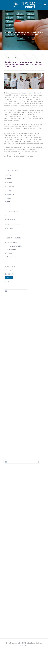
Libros (9, 198)
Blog (8, 202)
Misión (9, 175)
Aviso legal (9, 228)
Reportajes (10, 194)
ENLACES (8, 270)
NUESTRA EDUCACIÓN (13, 238)
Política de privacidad (13, 225)
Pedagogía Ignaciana (15, 246)
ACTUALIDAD (10, 186)
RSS (7, 282)
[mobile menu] (45, 4)
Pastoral (9, 253)
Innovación (12, 250)
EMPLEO (9, 278)
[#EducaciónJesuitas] (24, 4)
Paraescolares (11, 257)
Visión (9, 179)
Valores (9, 182)
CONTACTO (9, 274)
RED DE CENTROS (12, 211)
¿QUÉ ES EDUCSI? (12, 170)
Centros (9, 216)
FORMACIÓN (10, 266)
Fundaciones (11, 219)
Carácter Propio (12, 242)
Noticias (9, 191)
